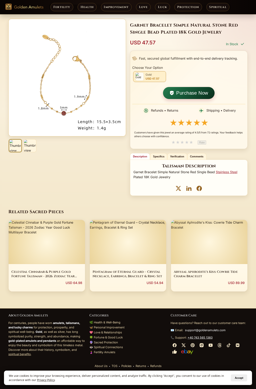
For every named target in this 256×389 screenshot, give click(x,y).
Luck (162, 7)
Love (143, 7)
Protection (188, 7)
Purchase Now (192, 93)
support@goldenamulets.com (205, 330)
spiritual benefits (19, 354)
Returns (141, 366)
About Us (101, 366)
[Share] (175, 346)
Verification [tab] (177, 156)
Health (87, 7)
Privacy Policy (46, 380)
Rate (202, 142)
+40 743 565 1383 (200, 337)
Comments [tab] (196, 156)
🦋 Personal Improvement (107, 327)
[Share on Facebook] (199, 189)
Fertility (61, 7)
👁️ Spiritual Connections (106, 347)
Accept (239, 377)
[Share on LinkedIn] (189, 189)
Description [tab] (140, 156)
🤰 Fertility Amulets (102, 352)
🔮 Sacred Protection (103, 342)
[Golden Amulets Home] (24, 7)
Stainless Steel (226, 172)
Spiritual (218, 7)
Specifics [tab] (158, 156)
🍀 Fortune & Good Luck (106, 337)
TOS (114, 366)
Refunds (156, 366)
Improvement (116, 7)
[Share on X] (178, 189)
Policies (126, 366)
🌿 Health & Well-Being (104, 322)
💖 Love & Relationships (105, 332)
